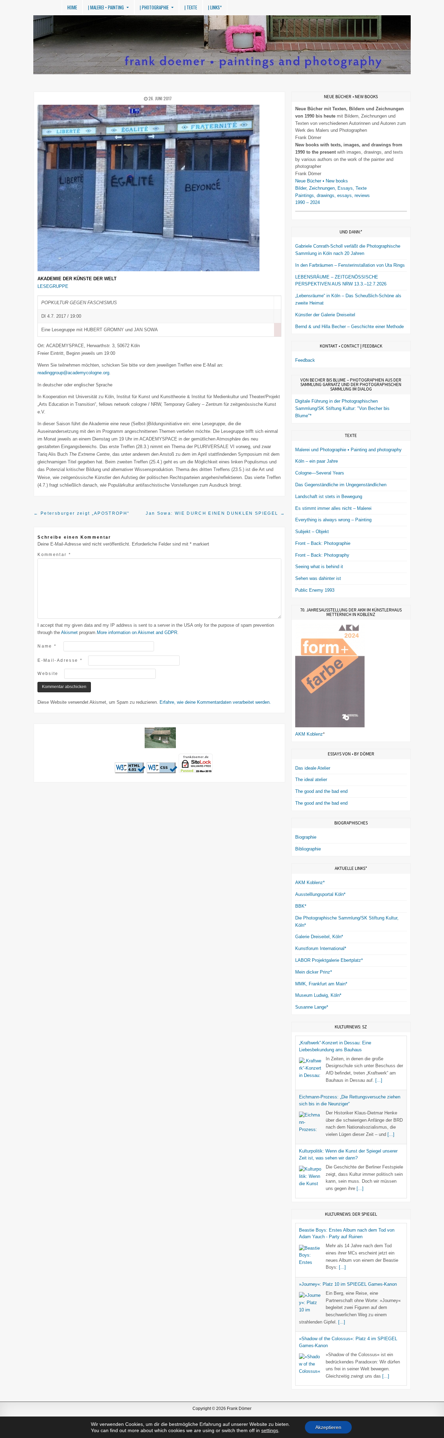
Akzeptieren (328, 1427)
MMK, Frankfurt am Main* (321, 983)
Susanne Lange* (311, 1007)
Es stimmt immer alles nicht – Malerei (333, 508)
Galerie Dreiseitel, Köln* (319, 936)
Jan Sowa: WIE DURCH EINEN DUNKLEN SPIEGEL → (215, 513)
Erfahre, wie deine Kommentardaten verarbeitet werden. (215, 702)
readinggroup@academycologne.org (73, 372)
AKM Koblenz (309, 734)
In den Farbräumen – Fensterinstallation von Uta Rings (350, 265)
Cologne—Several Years (319, 473)
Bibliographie (308, 848)
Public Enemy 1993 (314, 590)
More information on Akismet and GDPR (137, 632)
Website (47, 673)
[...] (378, 1080)
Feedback (305, 360)
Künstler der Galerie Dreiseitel (325, 314)
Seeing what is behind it (319, 566)
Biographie (305, 837)
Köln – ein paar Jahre (316, 461)
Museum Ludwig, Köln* (318, 995)
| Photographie (154, 7)
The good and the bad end (321, 791)
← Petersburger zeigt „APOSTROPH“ (81, 513)
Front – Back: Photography (322, 555)
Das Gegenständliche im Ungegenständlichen (340, 484)
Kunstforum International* (320, 948)
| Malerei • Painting (106, 7)
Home (72, 7)
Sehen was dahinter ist (318, 578)
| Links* (215, 7)
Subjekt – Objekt (312, 531)
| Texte (191, 7)
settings (269, 1430)
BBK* (300, 906)
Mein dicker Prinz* (313, 972)
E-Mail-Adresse (59, 660)
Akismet (69, 632)
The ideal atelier (311, 779)
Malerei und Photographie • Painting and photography (348, 449)
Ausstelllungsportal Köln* (320, 894)
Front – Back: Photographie (322, 543)
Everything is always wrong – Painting (333, 519)
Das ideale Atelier (312, 768)
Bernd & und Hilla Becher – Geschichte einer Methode (349, 326)
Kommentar (54, 554)
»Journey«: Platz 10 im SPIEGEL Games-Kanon (348, 1284)
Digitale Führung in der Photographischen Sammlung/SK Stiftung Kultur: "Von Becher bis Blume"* (342, 408)
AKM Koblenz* (310, 882)
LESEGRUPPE (52, 286)
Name (47, 646)
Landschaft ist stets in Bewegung (328, 496)
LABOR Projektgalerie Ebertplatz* (329, 960)
